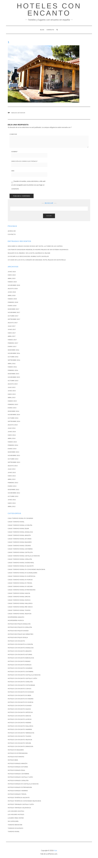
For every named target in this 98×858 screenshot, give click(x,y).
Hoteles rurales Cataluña (18, 780)
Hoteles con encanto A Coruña (20, 644)
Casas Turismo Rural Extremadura (21, 590)
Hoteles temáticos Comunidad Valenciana (24, 801)
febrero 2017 (13, 343)
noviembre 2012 (14, 493)
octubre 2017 (13, 316)
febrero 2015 (13, 404)
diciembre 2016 (13, 350)
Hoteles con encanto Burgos (19, 664)
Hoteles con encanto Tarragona (21, 733)
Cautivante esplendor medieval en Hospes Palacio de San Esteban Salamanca (38, 249)
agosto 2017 (13, 322)
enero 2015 (12, 407)
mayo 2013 (12, 476)
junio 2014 (12, 431)
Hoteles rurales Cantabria (18, 773)
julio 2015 (11, 387)
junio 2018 (12, 292)
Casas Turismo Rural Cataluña (20, 559)
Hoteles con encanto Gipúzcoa (20, 712)
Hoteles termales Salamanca (19, 807)
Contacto (50, 29)
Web (12, 171)
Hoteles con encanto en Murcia (20, 702)
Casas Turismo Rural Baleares (20, 542)
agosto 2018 (13, 288)
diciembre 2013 (13, 452)
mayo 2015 (12, 394)
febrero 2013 (13, 482)
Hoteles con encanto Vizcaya (19, 743)
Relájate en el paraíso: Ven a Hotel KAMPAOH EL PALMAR (29, 253)
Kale (55, 850)
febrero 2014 (13, 445)
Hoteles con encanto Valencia (20, 739)
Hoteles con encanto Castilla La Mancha (24, 675)
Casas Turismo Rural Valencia (19, 613)
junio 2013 (12, 472)
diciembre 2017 (13, 309)
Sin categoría (13, 821)
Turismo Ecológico (15, 828)
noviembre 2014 (14, 414)
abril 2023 (11, 278)
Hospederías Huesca (16, 620)
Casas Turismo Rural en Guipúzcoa (21, 576)
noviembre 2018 (14, 285)
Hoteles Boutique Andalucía (19, 624)
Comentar (13, 134)
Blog (42, 29)
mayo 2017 (12, 333)
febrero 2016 (13, 370)
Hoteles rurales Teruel (17, 794)
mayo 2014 (12, 435)
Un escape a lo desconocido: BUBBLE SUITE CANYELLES (28, 256)
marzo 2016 (12, 367)
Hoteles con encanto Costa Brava (21, 685)
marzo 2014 (12, 442)
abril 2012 (11, 506)
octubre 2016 (13, 356)
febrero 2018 (13, 302)
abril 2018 (11, 295)
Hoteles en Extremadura (17, 753)
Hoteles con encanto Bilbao (19, 661)
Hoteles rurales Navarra (18, 790)
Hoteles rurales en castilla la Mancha (23, 784)
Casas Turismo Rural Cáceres (19, 545)
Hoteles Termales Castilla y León (21, 804)
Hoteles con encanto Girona (19, 716)
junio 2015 (12, 390)
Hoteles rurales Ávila (16, 770)
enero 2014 (12, 448)
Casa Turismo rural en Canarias (20, 518)
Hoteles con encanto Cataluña (20, 681)
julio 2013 (11, 469)
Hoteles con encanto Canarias (20, 668)
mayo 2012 (12, 503)
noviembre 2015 (14, 377)
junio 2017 (12, 329)
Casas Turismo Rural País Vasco (20, 607)
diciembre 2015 (13, 373)
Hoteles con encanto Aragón (20, 651)
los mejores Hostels (16, 811)
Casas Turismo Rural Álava (18, 528)
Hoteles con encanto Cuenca (19, 688)
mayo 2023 (12, 275)
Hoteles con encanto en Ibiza (19, 695)
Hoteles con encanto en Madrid (20, 698)
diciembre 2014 (13, 411)
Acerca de (12, 231)
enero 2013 (12, 486)
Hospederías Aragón (16, 617)
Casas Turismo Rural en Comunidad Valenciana (26, 569)
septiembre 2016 (14, 360)
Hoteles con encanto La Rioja (19, 719)
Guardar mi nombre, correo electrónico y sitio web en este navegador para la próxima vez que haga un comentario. (28, 185)
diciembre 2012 (13, 489)
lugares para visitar (16, 818)
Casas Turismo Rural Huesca (19, 600)
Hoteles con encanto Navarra (20, 729)
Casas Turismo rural (16, 521)
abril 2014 (11, 438)
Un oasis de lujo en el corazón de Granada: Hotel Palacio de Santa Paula (37, 260)
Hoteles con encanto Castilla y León (22, 678)
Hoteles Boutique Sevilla (18, 637)
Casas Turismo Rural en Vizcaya (20, 586)
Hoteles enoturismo (16, 756)
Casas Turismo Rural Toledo (19, 610)
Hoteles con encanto (16, 641)
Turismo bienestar (15, 824)
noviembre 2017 (14, 312)
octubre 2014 (13, 418)
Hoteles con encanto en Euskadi (21, 692)
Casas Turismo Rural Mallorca (20, 603)
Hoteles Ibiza (13, 760)
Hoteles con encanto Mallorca (20, 726)
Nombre (14, 151)
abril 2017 (11, 336)
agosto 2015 (13, 384)
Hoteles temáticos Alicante (19, 797)
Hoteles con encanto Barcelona (21, 658)
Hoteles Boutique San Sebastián (20, 634)
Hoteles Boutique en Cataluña (20, 627)
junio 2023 (12, 271)
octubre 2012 (13, 496)
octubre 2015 (13, 380)
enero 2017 (12, 346)
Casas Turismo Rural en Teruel (20, 583)
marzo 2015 (12, 401)
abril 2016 (11, 363)
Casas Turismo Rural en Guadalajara (22, 572)
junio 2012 (12, 499)
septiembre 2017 (14, 319)
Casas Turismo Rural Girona (19, 596)
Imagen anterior (18, 112)
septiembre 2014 (14, 421)
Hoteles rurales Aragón (17, 763)
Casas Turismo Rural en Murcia (20, 579)
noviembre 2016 (14, 353)
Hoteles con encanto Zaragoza (20, 746)
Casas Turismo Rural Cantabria (20, 549)
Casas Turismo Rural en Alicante (21, 566)
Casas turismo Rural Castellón (20, 552)
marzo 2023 (12, 282)
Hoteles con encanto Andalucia (20, 647)
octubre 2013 (13, 459)
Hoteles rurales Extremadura (20, 787)
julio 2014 (11, 428)
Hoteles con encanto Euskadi (19, 705)
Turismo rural (13, 831)
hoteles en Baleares (16, 750)
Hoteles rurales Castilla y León (20, 777)
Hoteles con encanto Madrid (19, 722)
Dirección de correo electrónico (24, 161)
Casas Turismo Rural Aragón (19, 535)
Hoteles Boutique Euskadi (18, 630)
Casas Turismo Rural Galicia (19, 593)
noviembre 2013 (14, 455)
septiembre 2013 (14, 462)
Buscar (49, 215)
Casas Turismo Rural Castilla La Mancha (24, 556)
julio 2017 (11, 326)
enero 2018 (12, 305)
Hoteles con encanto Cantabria (20, 671)
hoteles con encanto (49, 9)
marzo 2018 (12, 299)
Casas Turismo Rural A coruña (20, 525)
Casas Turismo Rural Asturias (19, 538)
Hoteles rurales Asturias (18, 767)
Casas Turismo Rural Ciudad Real (21, 562)
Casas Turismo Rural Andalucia (20, 532)
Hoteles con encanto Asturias (20, 654)
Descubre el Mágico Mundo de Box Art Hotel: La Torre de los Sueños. (35, 246)
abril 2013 (11, 479)
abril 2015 (11, 397)
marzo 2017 (12, 339)
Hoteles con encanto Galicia (19, 709)
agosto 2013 (13, 465)
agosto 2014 (13, 425)
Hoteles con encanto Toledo (19, 736)
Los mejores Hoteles (16, 814)
